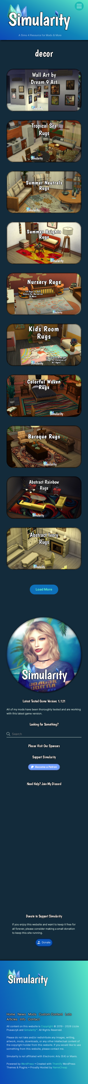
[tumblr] (49, 993)
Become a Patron (46, 767)
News (22, 1014)
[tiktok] (79, 993)
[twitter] (59, 993)
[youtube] (20, 1002)
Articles (12, 1019)
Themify (57, 1063)
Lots (68, 1014)
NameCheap (60, 1067)
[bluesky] (39, 993)
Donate (46, 942)
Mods (32, 1014)
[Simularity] (39, 29)
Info (22, 1019)
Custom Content (51, 1014)
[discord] (30, 993)
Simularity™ (30, 1029)
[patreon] (20, 993)
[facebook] (69, 993)
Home (11, 1014)
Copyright (47, 1026)
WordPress (27, 1063)
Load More (44, 589)
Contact (34, 1019)
